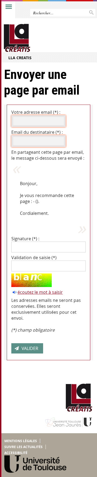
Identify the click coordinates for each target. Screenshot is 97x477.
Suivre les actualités (23, 447)
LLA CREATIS (20, 57)
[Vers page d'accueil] (39, 38)
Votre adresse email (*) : (35, 112)
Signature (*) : (25, 239)
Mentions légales (20, 441)
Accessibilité (15, 453)
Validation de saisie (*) (34, 258)
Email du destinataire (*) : (37, 132)
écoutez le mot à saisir (40, 292)
